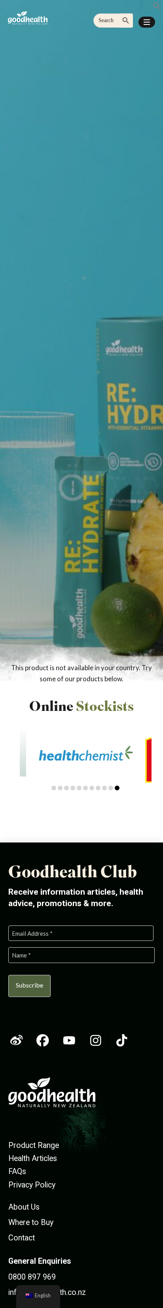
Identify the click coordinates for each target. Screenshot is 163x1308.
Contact (21, 1237)
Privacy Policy (31, 1184)
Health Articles (32, 1158)
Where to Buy (30, 1222)
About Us (24, 1207)
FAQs (17, 1171)
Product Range (33, 1145)
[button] (146, 22)
